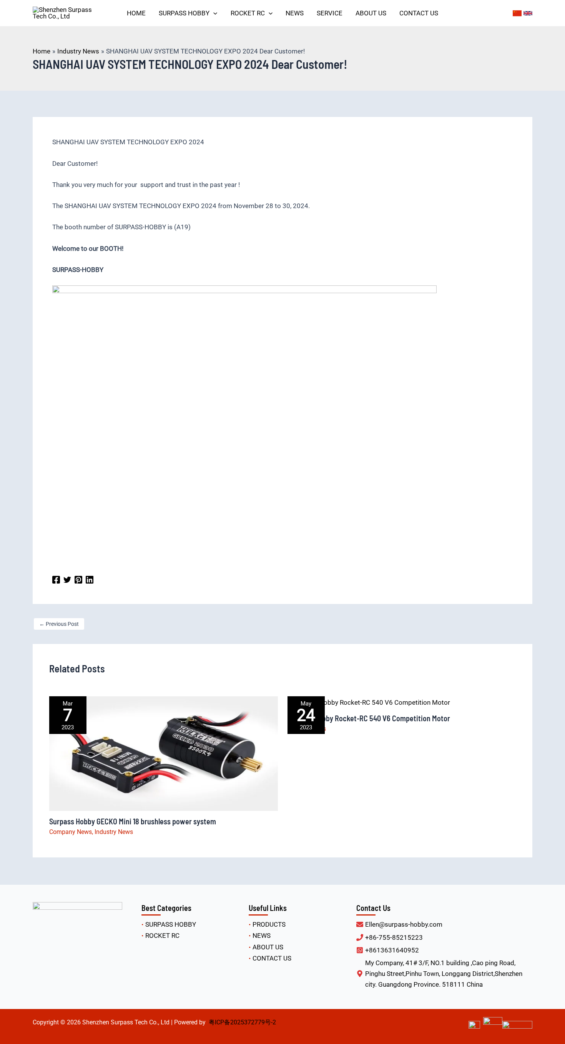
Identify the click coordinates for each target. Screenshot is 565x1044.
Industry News (114, 832)
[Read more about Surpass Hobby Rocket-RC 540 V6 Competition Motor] (368, 701)
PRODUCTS (269, 924)
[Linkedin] (89, 579)
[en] (527, 13)
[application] (213, 13)
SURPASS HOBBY (170, 924)
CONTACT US (272, 958)
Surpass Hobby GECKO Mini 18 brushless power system (132, 821)
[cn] (517, 13)
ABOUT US (268, 947)
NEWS (262, 935)
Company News (70, 832)
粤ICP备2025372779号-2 (242, 1022)
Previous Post (59, 624)
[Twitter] (67, 579)
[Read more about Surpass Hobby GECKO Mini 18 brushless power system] (163, 753)
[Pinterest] (78, 579)
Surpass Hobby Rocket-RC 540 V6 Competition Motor (368, 718)
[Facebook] (56, 579)
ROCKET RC (162, 935)
